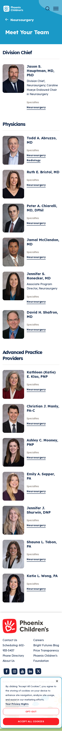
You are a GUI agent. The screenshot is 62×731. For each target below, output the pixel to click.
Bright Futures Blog (46, 645)
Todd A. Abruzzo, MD (41, 140)
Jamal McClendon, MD (43, 242)
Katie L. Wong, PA (42, 576)
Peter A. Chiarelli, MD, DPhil (42, 208)
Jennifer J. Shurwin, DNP (39, 510)
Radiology (33, 160)
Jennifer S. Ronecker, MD (39, 276)
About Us (8, 660)
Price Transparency (46, 650)
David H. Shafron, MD (42, 314)
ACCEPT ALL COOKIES (31, 721)
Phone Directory (13, 655)
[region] (31, 702)
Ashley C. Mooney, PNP (42, 442)
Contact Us (10, 640)
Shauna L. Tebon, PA (42, 544)
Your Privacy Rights (17, 704)
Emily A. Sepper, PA (41, 476)
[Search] (47, 8)
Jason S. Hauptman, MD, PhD (40, 70)
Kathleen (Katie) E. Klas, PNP (41, 374)
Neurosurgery (22, 20)
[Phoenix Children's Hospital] (13, 9)
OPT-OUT (31, 711)
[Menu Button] (56, 8)
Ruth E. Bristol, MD (43, 172)
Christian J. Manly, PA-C (43, 408)
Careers (38, 640)
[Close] (57, 681)
